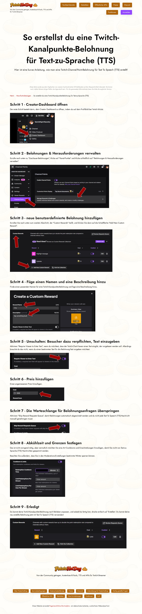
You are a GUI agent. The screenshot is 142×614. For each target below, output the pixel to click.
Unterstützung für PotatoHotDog (97, 591)
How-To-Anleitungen (23, 95)
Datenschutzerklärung (57, 591)
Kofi (98, 596)
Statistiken (84, 5)
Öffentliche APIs (101, 5)
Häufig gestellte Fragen (120, 591)
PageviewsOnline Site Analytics (59, 606)
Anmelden (126, 12)
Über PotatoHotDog (20, 591)
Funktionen (112, 12)
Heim (12, 95)
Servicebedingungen (38, 591)
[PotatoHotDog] (24, 7)
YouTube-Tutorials (68, 5)
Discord (127, 5)
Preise (115, 5)
